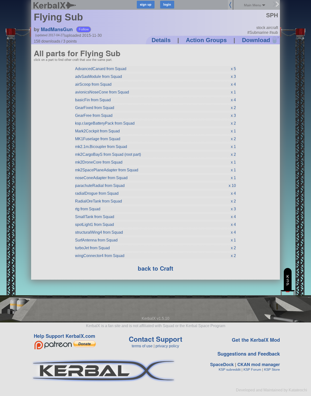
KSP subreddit (230, 369)
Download (256, 40)
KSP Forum (252, 369)
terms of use (142, 346)
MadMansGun (57, 29)
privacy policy (167, 346)
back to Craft (155, 268)
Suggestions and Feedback (248, 353)
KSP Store (272, 369)
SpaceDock (222, 364)
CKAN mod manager (258, 364)
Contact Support (155, 339)
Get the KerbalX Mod (256, 339)
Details (161, 40)
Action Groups (206, 40)
